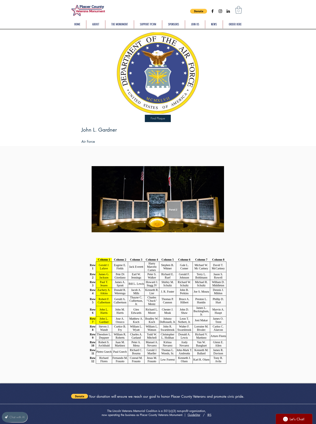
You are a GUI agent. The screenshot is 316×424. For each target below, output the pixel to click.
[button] (198, 11)
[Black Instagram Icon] (220, 11)
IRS (209, 415)
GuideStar (194, 415)
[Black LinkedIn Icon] (228, 11)
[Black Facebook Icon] (212, 11)
